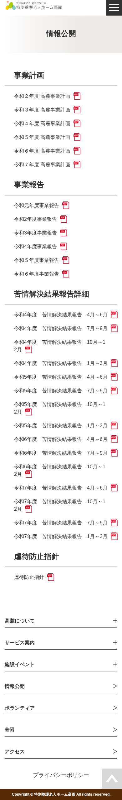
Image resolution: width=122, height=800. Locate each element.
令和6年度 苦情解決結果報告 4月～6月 (61, 439)
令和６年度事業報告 (36, 274)
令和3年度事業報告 (35, 232)
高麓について (20, 620)
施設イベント (20, 664)
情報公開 (15, 686)
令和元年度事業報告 (36, 205)
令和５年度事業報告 (36, 260)
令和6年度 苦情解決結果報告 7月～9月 (61, 453)
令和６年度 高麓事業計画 (42, 151)
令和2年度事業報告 (35, 219)
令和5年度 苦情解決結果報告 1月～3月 (61, 425)
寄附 (10, 729)
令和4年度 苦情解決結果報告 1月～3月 (61, 363)
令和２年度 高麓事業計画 (42, 96)
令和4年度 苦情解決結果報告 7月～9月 (61, 328)
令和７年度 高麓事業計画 (42, 164)
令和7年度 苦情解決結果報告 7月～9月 (61, 522)
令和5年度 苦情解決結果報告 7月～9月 (61, 390)
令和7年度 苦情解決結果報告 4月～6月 (61, 487)
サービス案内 (20, 642)
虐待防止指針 (29, 577)
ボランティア (20, 708)
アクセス (15, 751)
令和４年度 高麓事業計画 (42, 123)
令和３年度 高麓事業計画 (42, 109)
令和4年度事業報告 (35, 246)
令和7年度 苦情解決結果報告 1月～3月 (61, 536)
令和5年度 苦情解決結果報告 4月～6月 (61, 377)
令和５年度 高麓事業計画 (42, 137)
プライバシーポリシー (61, 775)
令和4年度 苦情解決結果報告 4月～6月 (61, 314)
